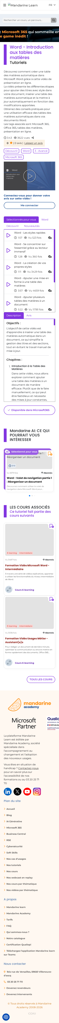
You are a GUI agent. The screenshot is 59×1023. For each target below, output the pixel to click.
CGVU (32, 1013)
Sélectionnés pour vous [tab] (21, 219)
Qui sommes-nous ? (17, 932)
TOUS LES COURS (41, 679)
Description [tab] (13, 315)
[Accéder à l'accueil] (23, 5)
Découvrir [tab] (12, 226)
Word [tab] (44, 219)
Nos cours (12, 871)
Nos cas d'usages (16, 858)
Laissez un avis (33, 143)
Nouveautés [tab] (31, 226)
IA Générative (14, 821)
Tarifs (9, 919)
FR (51, 5)
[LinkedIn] (8, 791)
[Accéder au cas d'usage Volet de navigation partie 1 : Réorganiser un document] (29, 455)
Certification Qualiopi (18, 944)
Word (26, 150)
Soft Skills (11, 852)
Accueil (10, 809)
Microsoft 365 (13, 157)
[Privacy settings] (6, 1017)
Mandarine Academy (18, 913)
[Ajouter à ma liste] (49, 454)
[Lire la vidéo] (29, 175)
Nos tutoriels (13, 865)
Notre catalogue (15, 938)
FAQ (8, 925)
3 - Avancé (41, 150)
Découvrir (11, 150)
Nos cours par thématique (21, 883)
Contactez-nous (28, 768)
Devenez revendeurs (18, 988)
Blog (9, 815)
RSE (8, 840)
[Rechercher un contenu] (53, 20)
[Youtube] (27, 791)
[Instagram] (37, 791)
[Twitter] (17, 791)
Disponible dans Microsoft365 (30, 410)
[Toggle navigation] (4, 5)
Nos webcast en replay (19, 877)
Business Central (16, 834)
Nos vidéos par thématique (22, 890)
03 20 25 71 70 (15, 981)
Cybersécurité (14, 846)
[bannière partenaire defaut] (29, 34)
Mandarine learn (16, 907)
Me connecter (29, 205)
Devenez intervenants (19, 994)
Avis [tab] (28, 315)
